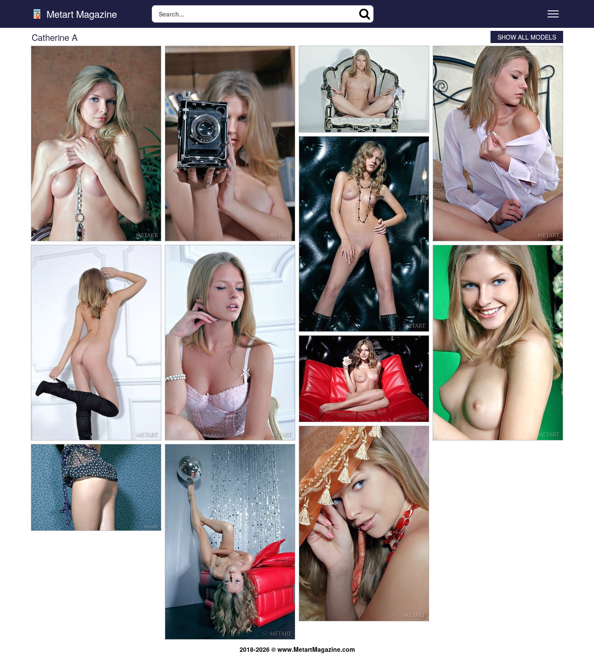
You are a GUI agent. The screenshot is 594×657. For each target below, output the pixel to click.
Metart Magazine (80, 14)
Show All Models (526, 37)
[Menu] (553, 14)
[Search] (365, 14)
